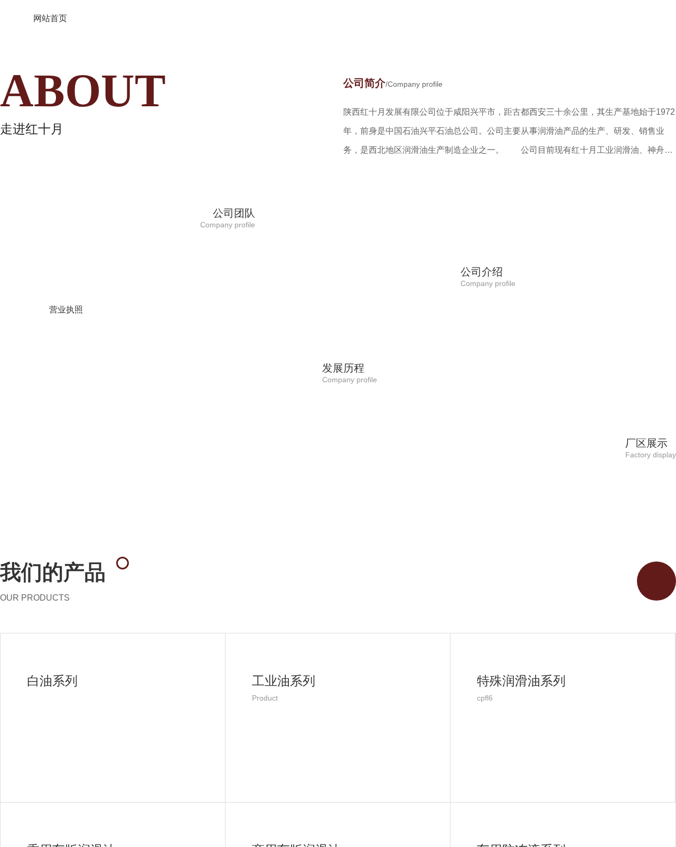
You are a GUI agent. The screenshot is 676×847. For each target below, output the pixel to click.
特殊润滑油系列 (521, 669)
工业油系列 (283, 669)
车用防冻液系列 (521, 839)
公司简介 (393, 72)
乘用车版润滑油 (71, 839)
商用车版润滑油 (296, 839)
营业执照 (66, 298)
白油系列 (52, 669)
